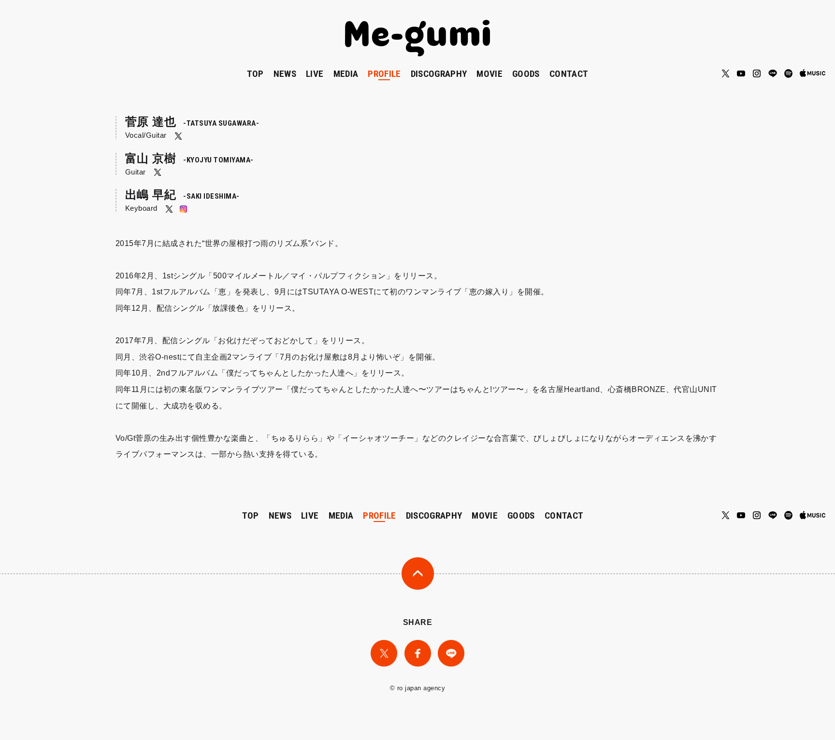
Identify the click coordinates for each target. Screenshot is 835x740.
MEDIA (346, 73)
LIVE (314, 73)
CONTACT (568, 73)
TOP (255, 73)
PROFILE (384, 73)
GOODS (526, 73)
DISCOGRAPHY (439, 73)
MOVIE (489, 73)
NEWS (285, 73)
